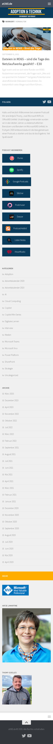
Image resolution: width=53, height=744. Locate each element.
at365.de (7, 3)
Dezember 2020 (11, 508)
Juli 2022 (9, 427)
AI (5, 294)
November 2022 (12, 413)
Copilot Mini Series (13, 314)
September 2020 (12, 528)
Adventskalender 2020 (14, 281)
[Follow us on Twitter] (44, 102)
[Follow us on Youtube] (49, 102)
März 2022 (9, 434)
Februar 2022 (10, 440)
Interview (9, 328)
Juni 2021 (9, 467)
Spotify (20, 169)
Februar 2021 (10, 494)
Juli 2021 (9, 461)
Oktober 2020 (11, 521)
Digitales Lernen (12, 321)
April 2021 (9, 481)
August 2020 (10, 535)
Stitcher (20, 193)
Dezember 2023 (11, 400)
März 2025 (9, 393)
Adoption (9, 274)
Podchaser (20, 205)
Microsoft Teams (12, 341)
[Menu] (49, 3)
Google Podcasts (20, 181)
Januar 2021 (10, 501)
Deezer (20, 216)
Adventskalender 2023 (14, 287)
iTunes (20, 158)
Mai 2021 (9, 474)
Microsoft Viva (11, 348)
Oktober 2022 (11, 420)
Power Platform (12, 355)
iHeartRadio (20, 251)
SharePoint (10, 361)
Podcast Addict (20, 228)
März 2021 (9, 488)
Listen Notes (20, 240)
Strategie (9, 368)
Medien (8, 334)
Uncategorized (11, 375)
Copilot (8, 307)
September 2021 (12, 447)
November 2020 (12, 515)
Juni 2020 (9, 548)
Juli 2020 (9, 541)
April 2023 (9, 407)
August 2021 (10, 454)
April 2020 (9, 562)
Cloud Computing (13, 301)
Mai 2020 (9, 555)
